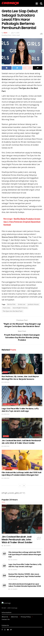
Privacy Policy (26, 617)
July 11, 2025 (15, 33)
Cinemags (14, 608)
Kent (5, 33)
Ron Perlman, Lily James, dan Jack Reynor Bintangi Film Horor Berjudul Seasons (20, 377)
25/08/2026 (6, 382)
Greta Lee (21, 304)
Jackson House (33, 304)
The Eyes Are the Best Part (12, 311)
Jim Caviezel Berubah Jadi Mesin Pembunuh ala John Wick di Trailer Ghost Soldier (21, 441)
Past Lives (6, 308)
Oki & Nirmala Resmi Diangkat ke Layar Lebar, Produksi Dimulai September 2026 (24, 585)
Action (5, 436)
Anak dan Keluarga (10, 404)
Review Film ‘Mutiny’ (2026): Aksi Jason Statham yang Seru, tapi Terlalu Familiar (24, 575)
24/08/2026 (6, 414)
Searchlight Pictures (20, 308)
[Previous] (20, 485)
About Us (5, 617)
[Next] (24, 485)
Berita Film (11, 304)
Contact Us (6, 619)
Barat (5, 372)
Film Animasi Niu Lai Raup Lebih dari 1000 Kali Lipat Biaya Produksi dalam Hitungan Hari (21, 473)
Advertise (14, 617)
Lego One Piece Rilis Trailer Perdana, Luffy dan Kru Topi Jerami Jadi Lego (20, 409)
